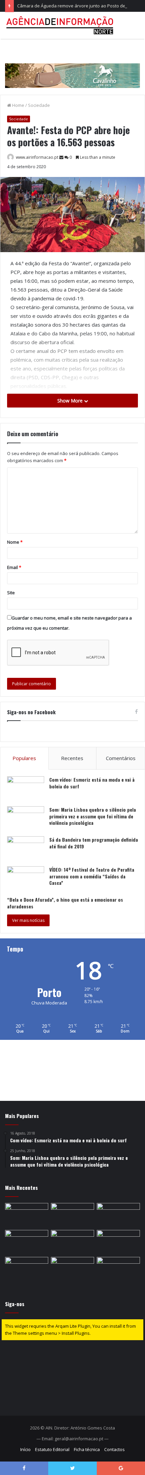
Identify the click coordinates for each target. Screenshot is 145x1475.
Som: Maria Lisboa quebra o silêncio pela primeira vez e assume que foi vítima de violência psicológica (92, 816)
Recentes (72, 758)
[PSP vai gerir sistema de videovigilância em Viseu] (72, 1269)
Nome (15, 542)
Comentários (121, 758)
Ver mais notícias (28, 920)
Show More (70, 400)
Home (17, 105)
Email (14, 567)
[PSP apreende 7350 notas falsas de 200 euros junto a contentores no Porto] (26, 1242)
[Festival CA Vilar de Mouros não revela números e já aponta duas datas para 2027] (118, 1269)
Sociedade (39, 105)
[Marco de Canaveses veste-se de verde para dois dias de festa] (72, 1215)
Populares (24, 758)
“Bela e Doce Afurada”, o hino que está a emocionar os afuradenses (65, 903)
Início (25, 1449)
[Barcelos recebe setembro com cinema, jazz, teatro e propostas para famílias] (118, 1242)
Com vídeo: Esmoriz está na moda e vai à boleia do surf (92, 783)
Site (11, 593)
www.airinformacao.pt (37, 157)
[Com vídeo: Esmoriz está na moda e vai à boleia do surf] (25, 789)
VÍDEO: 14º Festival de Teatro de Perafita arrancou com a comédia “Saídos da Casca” (91, 876)
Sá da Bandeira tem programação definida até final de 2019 (93, 843)
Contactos (114, 1449)
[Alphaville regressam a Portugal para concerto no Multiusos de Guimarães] (72, 1242)
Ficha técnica (87, 1449)
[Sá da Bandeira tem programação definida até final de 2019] (25, 849)
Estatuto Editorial (52, 1449)
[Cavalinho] (72, 66)
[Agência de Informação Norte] (60, 25)
